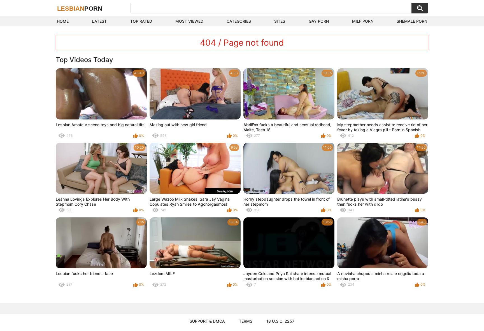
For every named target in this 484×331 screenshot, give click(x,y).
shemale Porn (412, 21)
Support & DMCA (207, 321)
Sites (279, 21)
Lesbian (79, 8)
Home (63, 21)
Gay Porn (319, 21)
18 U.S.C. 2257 (280, 321)
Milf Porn (362, 21)
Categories (239, 21)
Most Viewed (189, 21)
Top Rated (141, 21)
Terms (245, 321)
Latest (99, 21)
